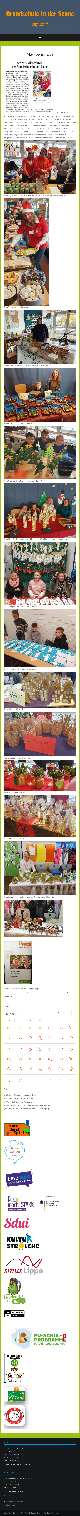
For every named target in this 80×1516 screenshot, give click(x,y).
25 (20, 1069)
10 (9, 1049)
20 (40, 1059)
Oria (38, 1513)
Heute (66, 1013)
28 (20, 1028)
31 (50, 1028)
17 (9, 1059)
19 (30, 1059)
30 (40, 1028)
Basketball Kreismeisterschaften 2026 (21, 1098)
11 (20, 1049)
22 (60, 1059)
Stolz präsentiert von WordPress (15, 1513)
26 (30, 1069)
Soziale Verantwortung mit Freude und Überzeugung (27, 1109)
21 (50, 1059)
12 (30, 1049)
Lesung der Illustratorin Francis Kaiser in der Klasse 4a (28, 1105)
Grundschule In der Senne (40, 13)
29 (30, 1028)
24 (9, 1069)
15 (60, 1049)
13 (40, 1049)
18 (20, 1059)
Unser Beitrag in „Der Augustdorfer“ (21, 1102)
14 (50, 1049)
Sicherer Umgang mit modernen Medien (22, 1095)
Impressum (10, 1505)
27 (9, 1028)
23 (71, 1059)
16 (71, 1049)
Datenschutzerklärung (15, 1501)
